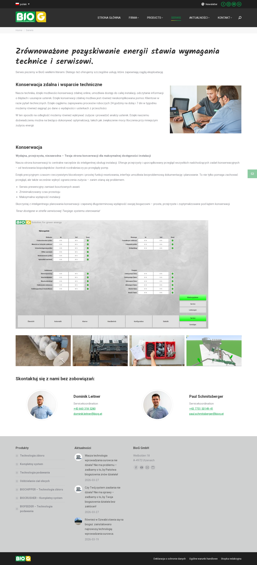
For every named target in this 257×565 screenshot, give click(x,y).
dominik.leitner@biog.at (88, 413)
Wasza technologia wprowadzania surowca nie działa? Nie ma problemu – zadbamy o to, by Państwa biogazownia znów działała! (101, 465)
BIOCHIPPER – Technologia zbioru (41, 489)
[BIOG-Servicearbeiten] (100, 350)
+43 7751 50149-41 (201, 408)
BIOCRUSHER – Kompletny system (41, 497)
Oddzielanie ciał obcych (35, 481)
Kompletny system (31, 464)
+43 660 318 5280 (85, 408)
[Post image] (78, 457)
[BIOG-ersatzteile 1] (157, 350)
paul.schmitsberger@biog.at (206, 413)
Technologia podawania (35, 472)
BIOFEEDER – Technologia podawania (36, 509)
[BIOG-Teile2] (43, 350)
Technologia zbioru (32, 455)
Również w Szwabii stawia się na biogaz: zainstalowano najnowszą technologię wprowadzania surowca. (104, 526)
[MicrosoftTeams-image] (214, 350)
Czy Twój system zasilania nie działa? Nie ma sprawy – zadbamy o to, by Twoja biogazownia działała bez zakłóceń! (102, 497)
